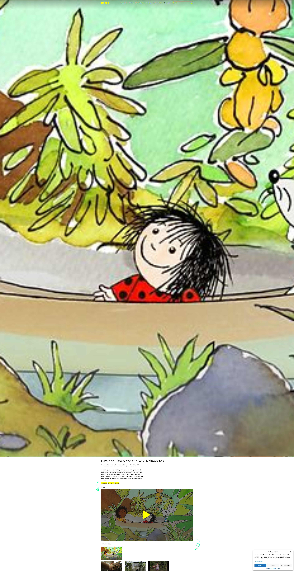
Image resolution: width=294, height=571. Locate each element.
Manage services (258, 561)
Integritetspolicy (276, 568)
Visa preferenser (285, 565)
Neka (273, 565)
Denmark (125, 464)
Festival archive (157, 3)
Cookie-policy (269, 568)
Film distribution (139, 3)
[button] (291, 552)
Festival (131, 3)
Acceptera (260, 565)
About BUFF (123, 3)
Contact (149, 3)
